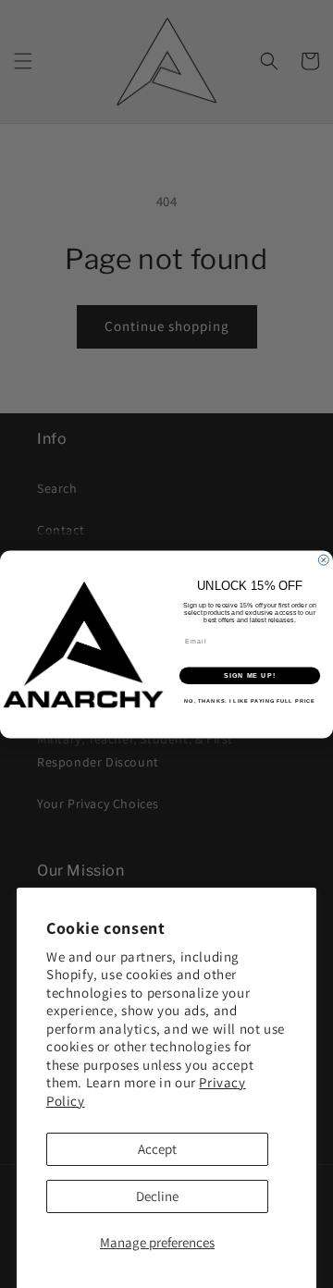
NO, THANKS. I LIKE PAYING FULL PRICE (249, 701)
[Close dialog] (323, 560)
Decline (157, 1196)
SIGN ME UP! (250, 675)
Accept (157, 1149)
